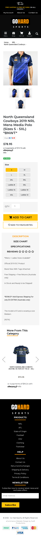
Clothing (20, 443)
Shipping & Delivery (20, 470)
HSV (20, 439)
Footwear (20, 447)
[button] (20, 225)
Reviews (13, 251)
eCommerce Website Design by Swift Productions (20, 522)
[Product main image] (20, 68)
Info (4, 153)
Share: (6, 138)
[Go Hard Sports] (20, 21)
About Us (21, 13)
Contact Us (33, 13)
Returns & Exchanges (20, 466)
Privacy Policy (20, 474)
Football (20, 435)
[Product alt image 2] (20, 104)
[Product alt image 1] (27, 93)
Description (20, 236)
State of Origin (20, 431)
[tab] (20, 236)
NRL (20, 424)
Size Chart (20, 241)
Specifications (20, 246)
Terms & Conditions (20, 477)
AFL (20, 428)
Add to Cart (22, 217)
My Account (8, 13)
